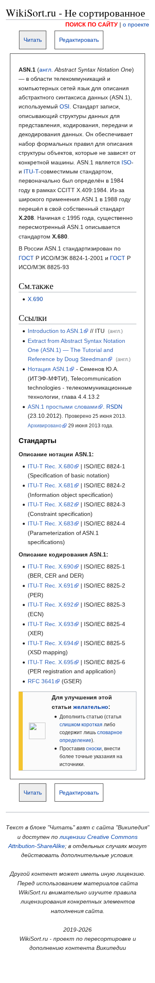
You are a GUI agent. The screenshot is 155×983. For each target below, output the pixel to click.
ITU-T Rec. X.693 (51, 624)
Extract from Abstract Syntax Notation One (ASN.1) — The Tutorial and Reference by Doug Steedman (76, 350)
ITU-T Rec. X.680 (51, 466)
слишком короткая (81, 725)
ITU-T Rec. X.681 (51, 485)
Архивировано (45, 426)
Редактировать (79, 39)
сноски (94, 749)
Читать (33, 39)
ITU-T (31, 171)
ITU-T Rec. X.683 (51, 523)
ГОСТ (26, 258)
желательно (90, 707)
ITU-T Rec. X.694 (51, 643)
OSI (64, 106)
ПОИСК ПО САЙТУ (91, 24)
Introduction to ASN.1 (55, 331)
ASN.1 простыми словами (63, 406)
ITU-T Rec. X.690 (51, 566)
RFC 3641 (41, 681)
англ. (46, 69)
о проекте (136, 24)
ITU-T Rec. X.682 (51, 504)
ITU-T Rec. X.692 (51, 604)
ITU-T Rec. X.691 (51, 585)
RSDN (114, 406)
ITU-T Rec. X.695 (51, 662)
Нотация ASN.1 (48, 369)
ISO (126, 162)
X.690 (35, 299)
